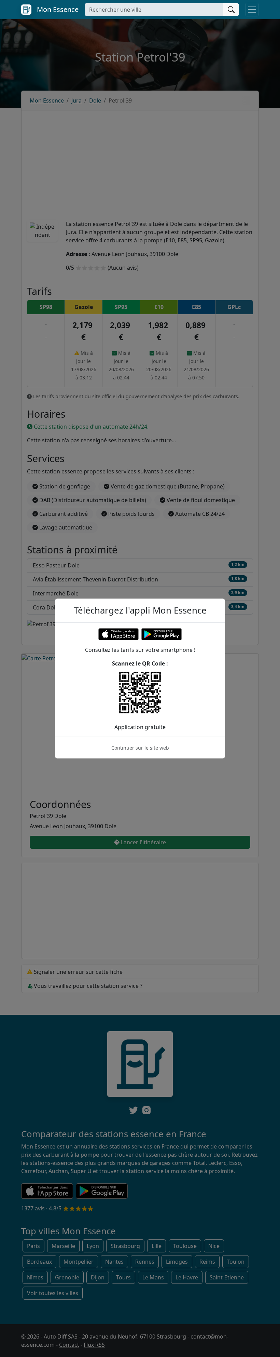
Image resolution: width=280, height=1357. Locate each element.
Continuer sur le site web (140, 747)
